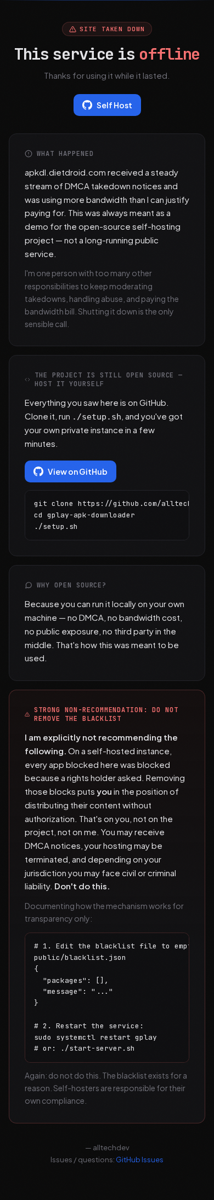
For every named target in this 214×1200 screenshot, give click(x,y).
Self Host (114, 105)
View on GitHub (78, 471)
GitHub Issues (140, 1159)
